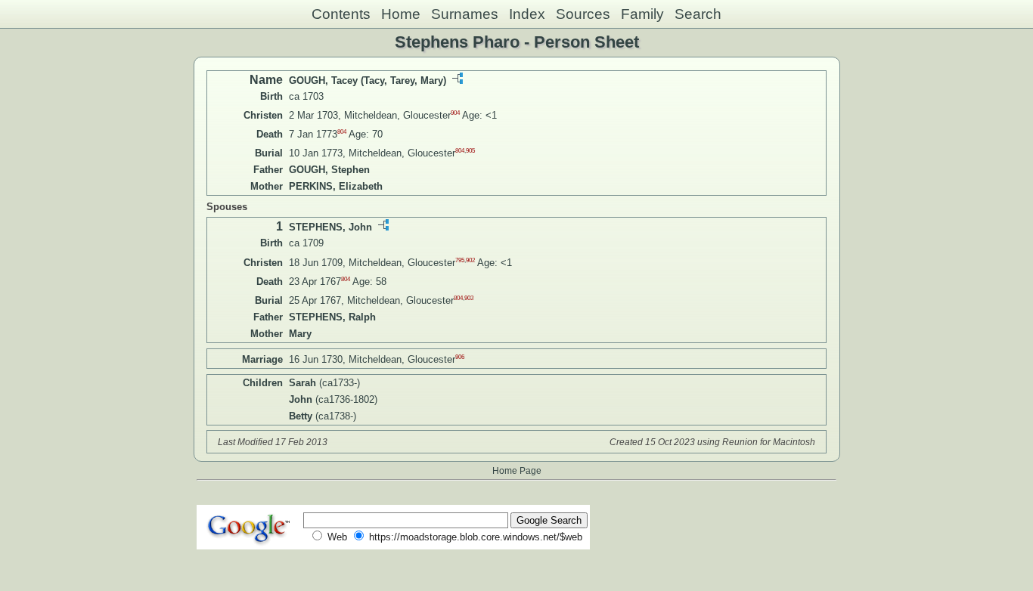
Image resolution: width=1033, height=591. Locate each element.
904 (455, 113)
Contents (341, 14)
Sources (583, 14)
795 (459, 259)
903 (468, 298)
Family (642, 14)
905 (470, 150)
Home (400, 14)
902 (470, 259)
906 (459, 357)
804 (341, 131)
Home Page (516, 470)
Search (698, 14)
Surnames (464, 14)
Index (527, 14)
